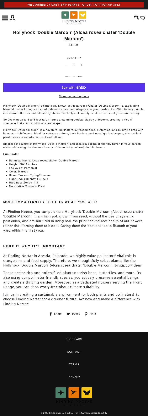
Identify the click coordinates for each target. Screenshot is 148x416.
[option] (74, 4)
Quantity (74, 58)
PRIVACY (74, 377)
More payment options (74, 96)
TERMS (74, 364)
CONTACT (74, 351)
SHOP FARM (74, 339)
